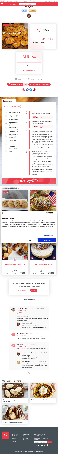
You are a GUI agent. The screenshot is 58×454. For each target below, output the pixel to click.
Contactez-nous (26, 434)
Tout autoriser (47, 240)
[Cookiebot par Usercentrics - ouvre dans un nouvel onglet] (46, 213)
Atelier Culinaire (48, 1)
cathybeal (15, 262)
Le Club (2, 1)
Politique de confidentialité (26, 439)
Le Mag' (13, 437)
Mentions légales (26, 437)
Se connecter (23, 290)
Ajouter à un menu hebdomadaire (40, 84)
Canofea (33, 1)
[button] (2, 4)
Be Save (18, 1)
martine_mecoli (27, 323)
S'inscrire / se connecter (21, 451)
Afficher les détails (48, 235)
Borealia (40, 1)
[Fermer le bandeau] (55, 213)
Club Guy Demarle (16, 435)
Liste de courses (16, 106)
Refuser (29, 240)
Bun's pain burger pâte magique (43, 264)
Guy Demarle (15, 434)
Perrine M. (20, 333)
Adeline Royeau (22, 309)
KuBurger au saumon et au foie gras (15, 264)
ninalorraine (26, 362)
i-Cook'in (10, 1)
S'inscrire (33, 290)
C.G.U (24, 435)
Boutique (25, 1)
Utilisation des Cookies (26, 441)
